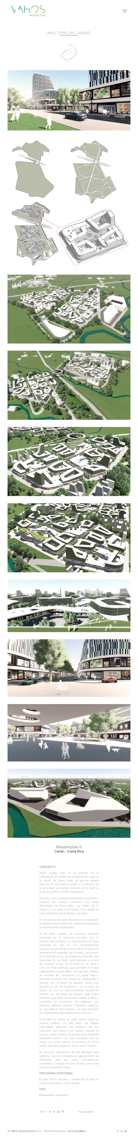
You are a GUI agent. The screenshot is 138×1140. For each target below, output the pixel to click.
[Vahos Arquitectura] (28, 11)
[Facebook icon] (118, 1131)
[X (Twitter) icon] (121, 1131)
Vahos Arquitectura (22, 1131)
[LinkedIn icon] (125, 1131)
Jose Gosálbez (76, 1131)
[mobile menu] (125, 11)
